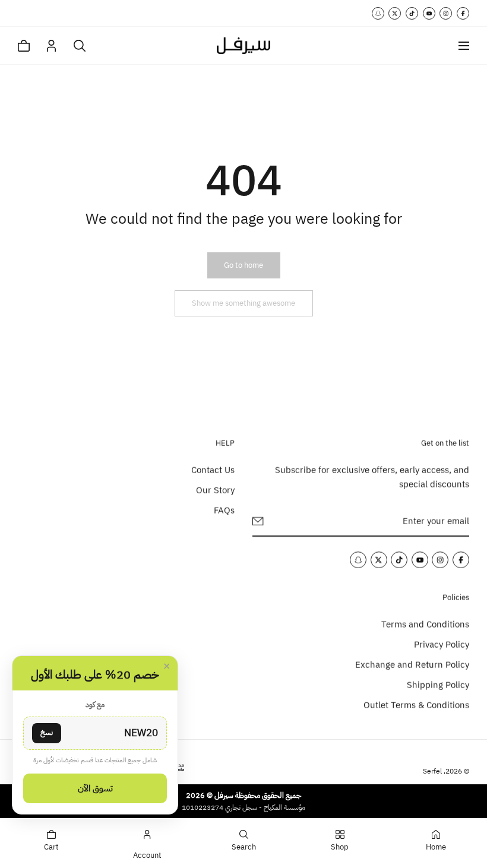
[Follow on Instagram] (445, 13)
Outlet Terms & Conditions (416, 704)
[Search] (80, 46)
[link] (243, 265)
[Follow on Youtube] (429, 13)
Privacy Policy (441, 644)
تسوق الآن (95, 788)
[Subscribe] (258, 521)
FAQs (224, 510)
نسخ (46, 732)
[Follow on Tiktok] (412, 13)
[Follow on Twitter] (394, 13)
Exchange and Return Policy (412, 664)
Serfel (432, 771)
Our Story (215, 490)
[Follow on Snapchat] (378, 13)
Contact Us (213, 470)
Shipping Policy (438, 684)
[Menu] (463, 46)
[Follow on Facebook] (463, 13)
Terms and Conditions (425, 623)
